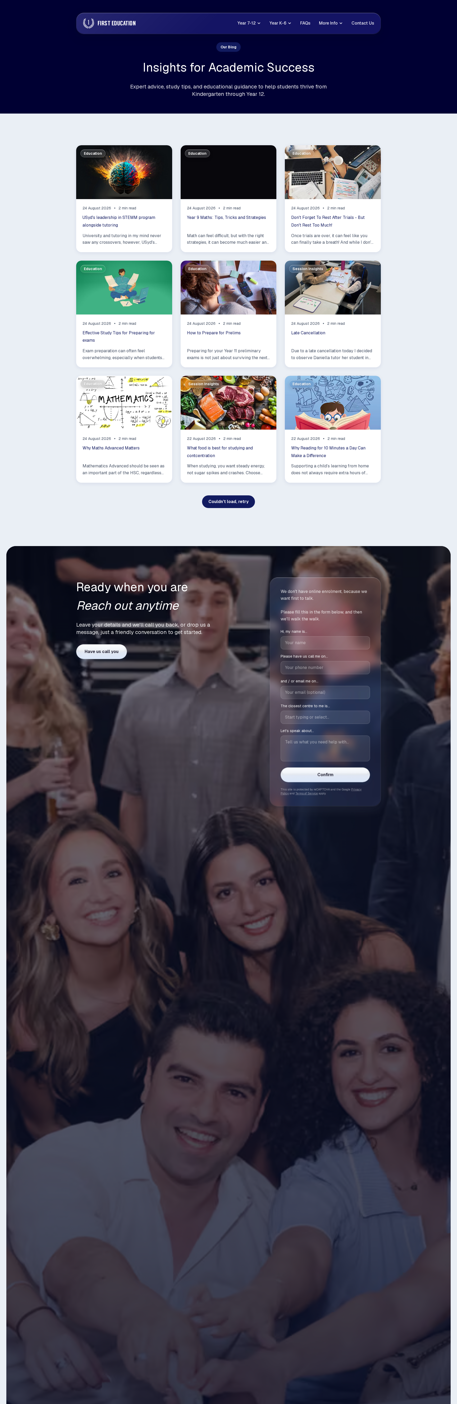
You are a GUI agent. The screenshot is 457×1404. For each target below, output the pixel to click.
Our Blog (228, 47)
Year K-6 (277, 23)
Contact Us (362, 23)
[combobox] (325, 717)
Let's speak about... (297, 731)
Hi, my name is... (294, 631)
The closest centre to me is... (305, 706)
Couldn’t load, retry (228, 501)
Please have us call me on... (304, 656)
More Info (328, 23)
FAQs (305, 23)
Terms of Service (306, 793)
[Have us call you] (101, 651)
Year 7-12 (246, 23)
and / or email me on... (299, 681)
